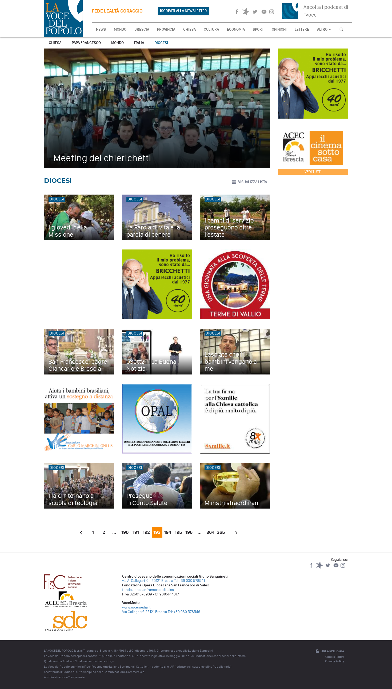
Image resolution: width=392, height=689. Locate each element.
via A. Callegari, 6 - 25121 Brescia (147, 580)
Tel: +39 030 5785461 (185, 612)
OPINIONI (279, 29)
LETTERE (302, 29)
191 (136, 532)
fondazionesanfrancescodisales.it (149, 589)
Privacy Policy (334, 661)
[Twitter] (328, 568)
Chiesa (55, 43)
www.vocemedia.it (136, 607)
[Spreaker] (320, 568)
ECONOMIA (236, 29)
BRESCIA (141, 29)
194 (167, 532)
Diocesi (161, 43)
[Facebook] (311, 568)
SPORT (258, 29)
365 (221, 532)
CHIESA (189, 29)
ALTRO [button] (322, 29)
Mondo (117, 43)
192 (146, 532)
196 (189, 532)
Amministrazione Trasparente (64, 677)
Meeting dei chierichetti (102, 158)
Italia (139, 43)
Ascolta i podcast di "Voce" (325, 11)
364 (210, 532)
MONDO (120, 29)
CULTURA (211, 29)
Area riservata (332, 651)
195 (178, 532)
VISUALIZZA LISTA (252, 182)
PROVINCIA (166, 29)
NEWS (101, 29)
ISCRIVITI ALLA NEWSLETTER (183, 11)
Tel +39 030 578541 (189, 580)
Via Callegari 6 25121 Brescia (144, 612)
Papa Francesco (86, 43)
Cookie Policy (334, 657)
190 (125, 532)
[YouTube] (336, 568)
